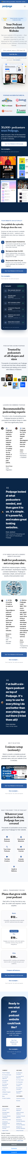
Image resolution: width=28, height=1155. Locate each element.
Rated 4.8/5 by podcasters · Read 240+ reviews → (14, 1)
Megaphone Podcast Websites (20, 1127)
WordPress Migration (19, 1109)
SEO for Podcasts (6, 1119)
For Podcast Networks (5, 1085)
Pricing (4, 1089)
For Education (19, 1082)
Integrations (5, 1087)
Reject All (14, 1144)
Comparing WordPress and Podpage (6, 1123)
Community (5, 1094)
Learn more (20, 1140)
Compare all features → (14, 970)
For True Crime (19, 1079)
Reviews (18, 1100)
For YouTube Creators (19, 1085)
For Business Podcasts (19, 1073)
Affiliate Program (6, 1092)
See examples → (17, 60)
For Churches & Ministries (20, 1077)
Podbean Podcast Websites (20, 1116)
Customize (14, 1148)
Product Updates (6, 1098)
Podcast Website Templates (6, 1116)
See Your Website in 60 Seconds (14, 144)
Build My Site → (14, 54)
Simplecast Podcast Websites (20, 1124)
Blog (3, 1096)
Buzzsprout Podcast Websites (20, 1120)
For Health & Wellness (19, 1092)
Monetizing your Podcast (6, 1127)
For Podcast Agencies (5, 1077)
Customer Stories (20, 1098)
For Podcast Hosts (6, 1074)
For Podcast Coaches (5, 1081)
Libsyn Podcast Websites (20, 1113)
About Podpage (6, 1072)
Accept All (14, 1152)
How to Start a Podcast (5, 1109)
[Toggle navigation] (25, 6)
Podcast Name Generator (5, 1113)
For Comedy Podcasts (19, 1088)
